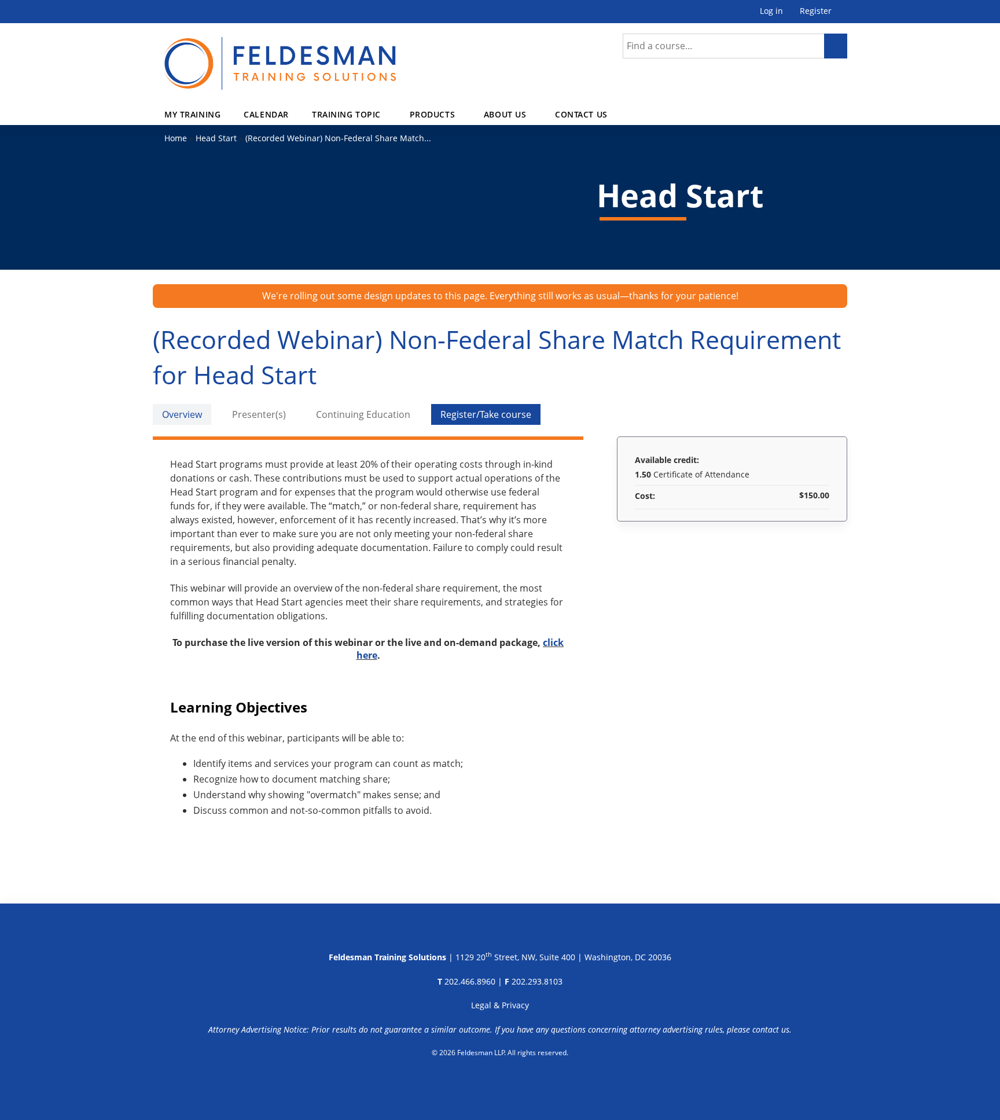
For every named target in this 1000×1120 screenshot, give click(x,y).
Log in (771, 11)
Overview (182, 414)
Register (816, 11)
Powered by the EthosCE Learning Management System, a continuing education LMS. (500, 1082)
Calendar (266, 114)
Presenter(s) (259, 414)
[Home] (280, 56)
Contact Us (581, 114)
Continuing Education (363, 414)
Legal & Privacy (500, 1005)
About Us (505, 114)
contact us (770, 1029)
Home (175, 138)
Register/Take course (485, 414)
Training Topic (346, 114)
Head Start (216, 138)
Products (432, 114)
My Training (192, 114)
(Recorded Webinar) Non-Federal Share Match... (338, 138)
